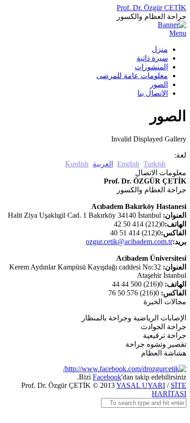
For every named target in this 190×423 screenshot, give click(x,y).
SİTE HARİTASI (169, 389)
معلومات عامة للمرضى (132, 76)
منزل (160, 49)
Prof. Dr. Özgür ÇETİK (151, 8)
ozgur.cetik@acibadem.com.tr (129, 241)
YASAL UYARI (140, 385)
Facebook (107, 377)
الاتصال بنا (152, 93)
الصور (159, 84)
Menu (177, 33)
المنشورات (151, 67)
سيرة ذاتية (152, 58)
